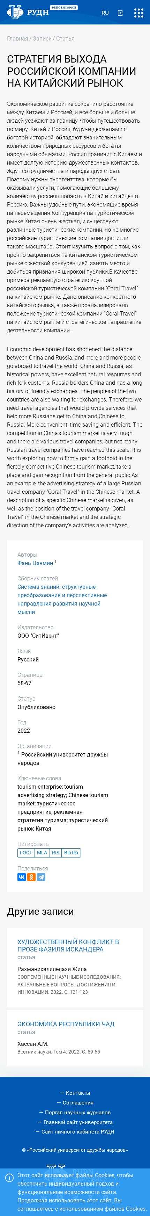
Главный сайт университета (78, 1122)
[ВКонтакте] (21, 877)
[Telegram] (41, 877)
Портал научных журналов (78, 1112)
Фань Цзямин (35, 563)
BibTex (71, 853)
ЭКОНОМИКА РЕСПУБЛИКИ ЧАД (66, 1024)
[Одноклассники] (31, 877)
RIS (55, 853)
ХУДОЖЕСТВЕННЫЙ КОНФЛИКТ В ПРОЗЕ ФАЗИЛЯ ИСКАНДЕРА (68, 946)
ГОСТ (26, 853)
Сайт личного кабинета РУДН (78, 1132)
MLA (42, 853)
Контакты (78, 1093)
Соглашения (78, 1103)
